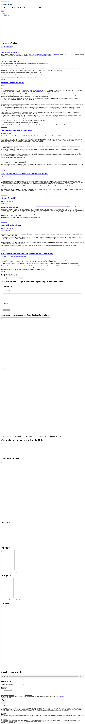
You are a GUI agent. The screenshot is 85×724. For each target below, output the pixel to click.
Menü (2, 10)
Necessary (4, 713)
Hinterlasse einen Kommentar (20, 256)
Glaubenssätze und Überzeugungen (17, 130)
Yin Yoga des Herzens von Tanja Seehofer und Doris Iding (27, 253)
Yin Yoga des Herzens (27, 258)
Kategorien (3, 684)
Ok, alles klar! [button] (53, 696)
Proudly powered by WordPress (7, 695)
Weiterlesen (4, 79)
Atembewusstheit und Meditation (19, 181)
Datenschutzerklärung (10, 17)
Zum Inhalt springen (5, 1)
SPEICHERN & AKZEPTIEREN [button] (8, 722)
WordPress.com (28, 695)
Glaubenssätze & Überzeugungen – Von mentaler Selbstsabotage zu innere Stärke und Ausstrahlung (58, 135)
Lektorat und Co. (6, 15)
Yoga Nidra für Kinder (11, 225)
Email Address (6, 290)
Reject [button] (57, 696)
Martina (11, 50)
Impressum (5, 16)
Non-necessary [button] (4, 718)
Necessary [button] (3, 711)
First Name (5, 297)
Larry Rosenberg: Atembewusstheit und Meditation (24, 173)
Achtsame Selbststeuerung (12, 82)
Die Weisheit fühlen (9, 198)
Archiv (2, 691)
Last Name (5, 303)
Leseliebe (5, 14)
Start (4, 13)
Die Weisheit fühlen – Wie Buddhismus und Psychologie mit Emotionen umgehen (53, 206)
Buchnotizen (6, 4)
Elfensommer (7, 47)
